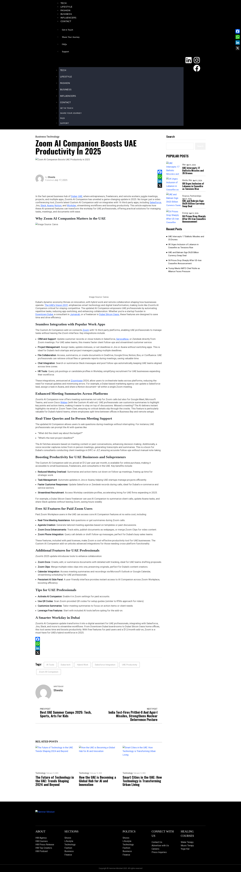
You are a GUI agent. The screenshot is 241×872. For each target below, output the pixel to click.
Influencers (69, 17)
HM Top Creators (43, 848)
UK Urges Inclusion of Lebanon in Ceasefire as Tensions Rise (193, 186)
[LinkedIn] (160, 181)
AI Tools (50, 664)
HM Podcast (41, 851)
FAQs (64, 44)
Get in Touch (67, 30)
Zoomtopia (77, 380)
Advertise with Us (160, 845)
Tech (64, 3)
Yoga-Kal (185, 849)
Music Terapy (187, 845)
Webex (63, 402)
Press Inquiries (159, 852)
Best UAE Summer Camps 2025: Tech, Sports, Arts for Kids (65, 714)
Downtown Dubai (44, 314)
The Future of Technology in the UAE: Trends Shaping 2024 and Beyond (54, 780)
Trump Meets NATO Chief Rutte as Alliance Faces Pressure (184, 270)
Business (66, 14)
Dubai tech (65, 664)
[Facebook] (196, 68)
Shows (67, 837)
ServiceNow (122, 339)
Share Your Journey (70, 37)
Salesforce (155, 202)
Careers (155, 849)
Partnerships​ (195, 196)
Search (170, 136)
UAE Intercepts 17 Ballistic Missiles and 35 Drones (193, 170)
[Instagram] (196, 60)
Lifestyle (66, 7)
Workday (71, 205)
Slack (43, 205)
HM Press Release (44, 844)
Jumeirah (75, 314)
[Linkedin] (188, 60)
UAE (80, 196)
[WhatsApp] (160, 176)
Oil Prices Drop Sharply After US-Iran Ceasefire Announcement (194, 219)
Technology (52, 136)
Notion (58, 205)
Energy (185, 213)
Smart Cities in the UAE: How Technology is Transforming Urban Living (142, 780)
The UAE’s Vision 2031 (56, 305)
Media (185, 180)
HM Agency (41, 837)
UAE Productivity (129, 664)
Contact (66, 21)
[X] (160, 185)
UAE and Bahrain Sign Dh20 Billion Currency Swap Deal (193, 203)
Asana (50, 205)
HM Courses (41, 841)
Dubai (74, 196)
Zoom (86, 330)
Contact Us (157, 842)
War (184, 165)
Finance (185, 196)
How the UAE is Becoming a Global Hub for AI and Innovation (97, 780)
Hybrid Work (82, 664)
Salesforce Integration (105, 664)
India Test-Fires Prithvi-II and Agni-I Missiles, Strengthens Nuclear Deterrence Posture (133, 715)
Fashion (66, 10)
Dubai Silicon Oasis (109, 314)
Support (65, 51)
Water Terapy (187, 842)
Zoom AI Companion (48, 672)
